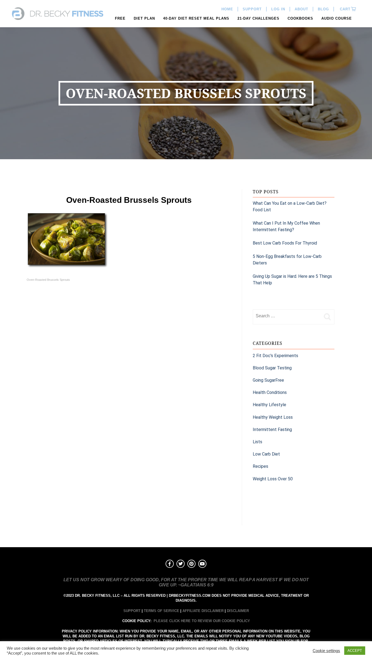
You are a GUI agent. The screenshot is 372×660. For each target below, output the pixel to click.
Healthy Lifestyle (269, 404)
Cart (344, 9)
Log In (278, 9)
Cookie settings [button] (326, 651)
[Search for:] (287, 316)
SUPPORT (132, 611)
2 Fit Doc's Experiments (275, 355)
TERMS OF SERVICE (161, 611)
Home (227, 9)
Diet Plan (144, 18)
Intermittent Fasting (272, 429)
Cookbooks (300, 18)
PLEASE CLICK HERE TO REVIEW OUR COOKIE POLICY (202, 621)
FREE (120, 18)
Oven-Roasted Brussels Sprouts (48, 279)
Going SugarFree (268, 380)
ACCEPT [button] (354, 651)
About (301, 9)
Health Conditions (270, 392)
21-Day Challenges (258, 18)
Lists (257, 441)
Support (252, 9)
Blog (323, 9)
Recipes (260, 466)
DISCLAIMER (238, 611)
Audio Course (336, 18)
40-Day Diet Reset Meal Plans (196, 18)
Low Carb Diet (266, 454)
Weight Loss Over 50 (273, 478)
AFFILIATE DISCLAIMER (203, 611)
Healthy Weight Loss (273, 417)
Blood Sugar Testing (272, 367)
